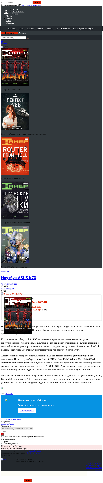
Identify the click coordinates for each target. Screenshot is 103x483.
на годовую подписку (31, 5)
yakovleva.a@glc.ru (33, 453)
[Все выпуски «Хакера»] (1, 32)
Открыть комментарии (11, 419)
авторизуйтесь (7, 424)
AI (57, 28)
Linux (21, 28)
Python (50, 28)
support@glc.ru (35, 451)
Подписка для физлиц (94, 463)
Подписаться (27, 410)
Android (30, 28)
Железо (40, 28)
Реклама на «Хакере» (94, 468)
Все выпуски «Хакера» (83, 28)
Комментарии (7, 289)
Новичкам (65, 28)
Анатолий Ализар (9, 284)
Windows (12, 28)
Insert (28, 481)
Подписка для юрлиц (94, 466)
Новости (5, 271)
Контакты (98, 470)
